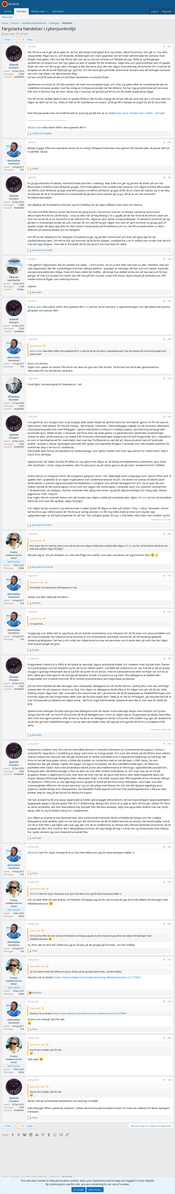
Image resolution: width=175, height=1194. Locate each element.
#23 (169, 177)
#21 (169, 46)
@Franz (142, 497)
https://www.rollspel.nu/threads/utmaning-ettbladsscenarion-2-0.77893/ (98, 977)
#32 (169, 658)
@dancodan (34, 127)
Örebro (20, 289)
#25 (169, 301)
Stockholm (19, 76)
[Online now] (13, 548)
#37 (169, 959)
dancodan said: (37, 888)
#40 (169, 1079)
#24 (169, 259)
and (42, 133)
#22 (169, 142)
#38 (169, 1001)
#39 (169, 1037)
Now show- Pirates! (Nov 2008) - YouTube (140, 113)
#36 (169, 923)
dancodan (9, 33)
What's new (38, 11)
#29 (169, 533)
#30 (169, 575)
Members (58, 11)
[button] (47, 11)
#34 (169, 846)
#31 (169, 611)
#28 (169, 416)
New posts (7, 17)
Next (29, 39)
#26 (169, 339)
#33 (169, 743)
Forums (21, 11)
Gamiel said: (36, 345)
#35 (169, 881)
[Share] (164, 47)
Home (7, 11)
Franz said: (35, 930)
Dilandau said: (37, 582)
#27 (169, 378)
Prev (8, 39)
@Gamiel (33, 852)
